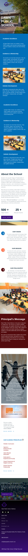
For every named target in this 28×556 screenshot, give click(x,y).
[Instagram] (5, 512)
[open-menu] (25, 4)
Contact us (5, 526)
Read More (8, 431)
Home (3, 518)
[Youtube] (8, 512)
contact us (7, 494)
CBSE (3, 523)
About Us (5, 520)
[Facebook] (3, 512)
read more (7, 217)
